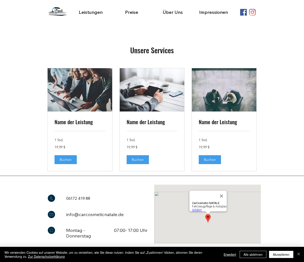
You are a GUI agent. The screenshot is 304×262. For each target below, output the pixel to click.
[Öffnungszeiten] (51, 230)
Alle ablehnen (253, 254)
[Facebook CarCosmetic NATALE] (243, 12)
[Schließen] (298, 254)
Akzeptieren (281, 254)
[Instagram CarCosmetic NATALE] (252, 12)
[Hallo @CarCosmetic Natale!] (51, 214)
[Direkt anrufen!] (51, 198)
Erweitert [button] (230, 254)
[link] (80, 122)
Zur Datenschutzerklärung (46, 256)
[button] (66, 159)
